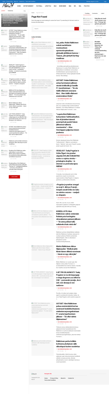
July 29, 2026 (60, 171)
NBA (70, 6)
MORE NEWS (62, 6)
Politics (86, 6)
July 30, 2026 (60, 137)
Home (4, 1)
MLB (55, 6)
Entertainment (28, 6)
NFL (75, 6)
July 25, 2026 (60, 351)
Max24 (8, 6)
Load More (14, 176)
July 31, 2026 (60, 62)
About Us (16, 1)
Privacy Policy (9, 1)
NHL (80, 6)
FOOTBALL (39, 6)
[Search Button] (76, 28)
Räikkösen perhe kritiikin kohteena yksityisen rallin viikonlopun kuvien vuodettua (18, 142)
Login (105, 1)
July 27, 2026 (60, 258)
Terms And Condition (30, 1)
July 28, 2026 (60, 199)
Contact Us (21, 1)
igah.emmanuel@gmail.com (65, 61)
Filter (25, 11)
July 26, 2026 (60, 290)
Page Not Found (40, 12)
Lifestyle (48, 6)
